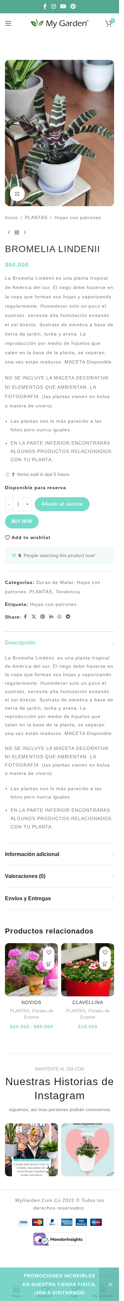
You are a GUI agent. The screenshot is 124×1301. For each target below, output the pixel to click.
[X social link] (33, 616)
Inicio (11, 217)
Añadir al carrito (62, 503)
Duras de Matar (54, 582)
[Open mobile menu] (8, 23)
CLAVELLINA (87, 1002)
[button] (105, 964)
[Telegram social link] (68, 616)
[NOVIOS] (31, 969)
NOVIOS (31, 1002)
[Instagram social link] (53, 6)
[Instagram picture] (31, 1149)
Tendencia (68, 591)
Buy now (22, 521)
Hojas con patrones (78, 217)
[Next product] (25, 233)
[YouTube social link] (63, 6)
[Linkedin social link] (51, 616)
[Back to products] (17, 233)
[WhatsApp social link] (60, 616)
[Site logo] (59, 23)
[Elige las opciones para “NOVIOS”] (49, 964)
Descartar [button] (109, 1284)
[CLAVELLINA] (87, 969)
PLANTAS (36, 217)
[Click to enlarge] (17, 193)
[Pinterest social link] (73, 6)
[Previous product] (9, 233)
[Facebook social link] (45, 6)
